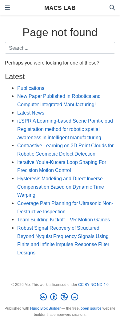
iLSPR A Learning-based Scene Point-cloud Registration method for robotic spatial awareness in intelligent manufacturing (65, 129)
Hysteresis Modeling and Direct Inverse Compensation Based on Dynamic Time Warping (60, 187)
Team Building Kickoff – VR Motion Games (63, 219)
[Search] (112, 7)
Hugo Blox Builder (45, 308)
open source (91, 308)
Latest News (30, 112)
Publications (30, 88)
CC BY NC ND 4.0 (93, 284)
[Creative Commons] (60, 297)
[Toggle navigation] (7, 8)
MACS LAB (60, 7)
